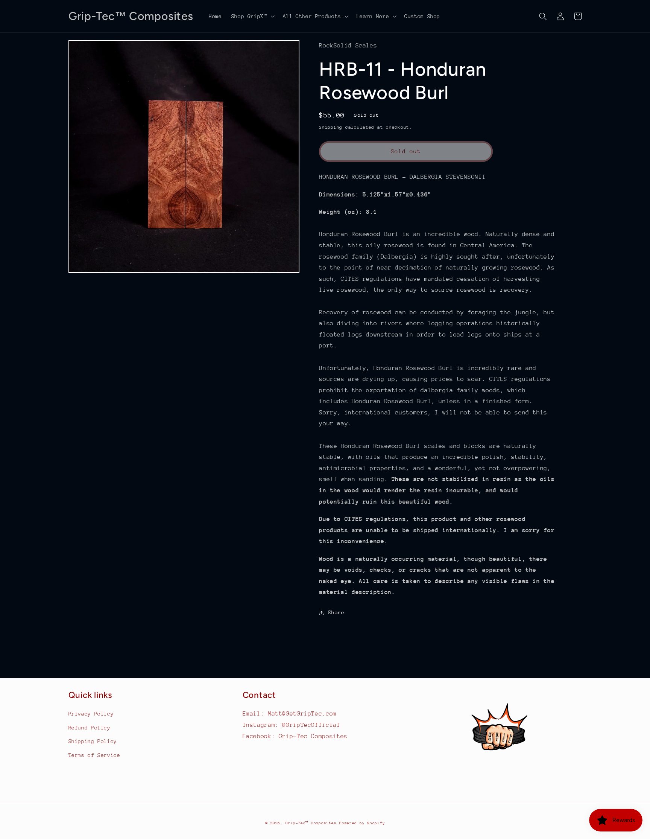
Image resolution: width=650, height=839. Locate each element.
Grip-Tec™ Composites (311, 823)
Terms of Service (94, 755)
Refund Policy (89, 728)
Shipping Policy (92, 741)
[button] (252, 16)
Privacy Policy (91, 714)
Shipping (330, 127)
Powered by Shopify (362, 823)
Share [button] (336, 612)
